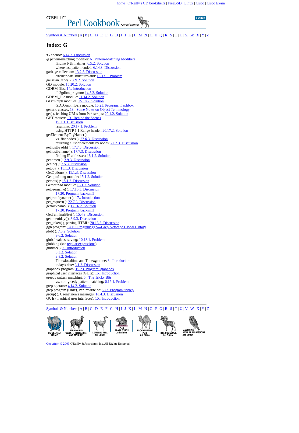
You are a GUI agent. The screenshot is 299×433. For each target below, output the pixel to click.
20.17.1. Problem (83, 126)
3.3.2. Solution (66, 252)
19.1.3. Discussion (69, 122)
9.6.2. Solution (66, 235)
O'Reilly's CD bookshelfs (146, 3)
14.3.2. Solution (96, 93)
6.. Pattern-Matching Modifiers (112, 59)
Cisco (200, 3)
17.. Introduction (87, 198)
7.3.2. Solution (69, 231)
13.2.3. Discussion (88, 72)
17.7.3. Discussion (86, 147)
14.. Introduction (79, 88)
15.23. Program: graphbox (114, 105)
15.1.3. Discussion (74, 168)
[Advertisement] (21, 215)
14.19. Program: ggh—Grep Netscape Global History (106, 227)
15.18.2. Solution (91, 101)
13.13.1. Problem (109, 76)
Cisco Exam (216, 3)
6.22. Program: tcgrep (118, 290)
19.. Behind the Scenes (84, 118)
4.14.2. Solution (79, 286)
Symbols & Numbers (61, 35)
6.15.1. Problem (116, 282)
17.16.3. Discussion (84, 189)
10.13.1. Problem (91, 240)
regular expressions (81, 244)
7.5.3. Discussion (74, 164)
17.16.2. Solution (83, 206)
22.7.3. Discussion (82, 202)
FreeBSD (175, 3)
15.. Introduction (107, 273)
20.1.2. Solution (116, 114)
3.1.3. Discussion (87, 265)
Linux (188, 3)
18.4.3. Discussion (109, 294)
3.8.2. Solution (66, 256)
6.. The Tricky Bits (97, 277)
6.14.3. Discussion (76, 55)
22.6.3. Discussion (94, 139)
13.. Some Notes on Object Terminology (100, 109)
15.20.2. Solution (78, 84)
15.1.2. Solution (91, 177)
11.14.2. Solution (91, 97)
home (121, 3)
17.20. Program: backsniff (75, 193)
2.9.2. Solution (83, 80)
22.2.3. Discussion (124, 143)
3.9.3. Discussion (77, 160)
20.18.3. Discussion (104, 223)
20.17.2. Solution (115, 130)
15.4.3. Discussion (89, 214)
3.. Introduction (73, 248)
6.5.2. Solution (98, 63)
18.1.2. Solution (98, 156)
